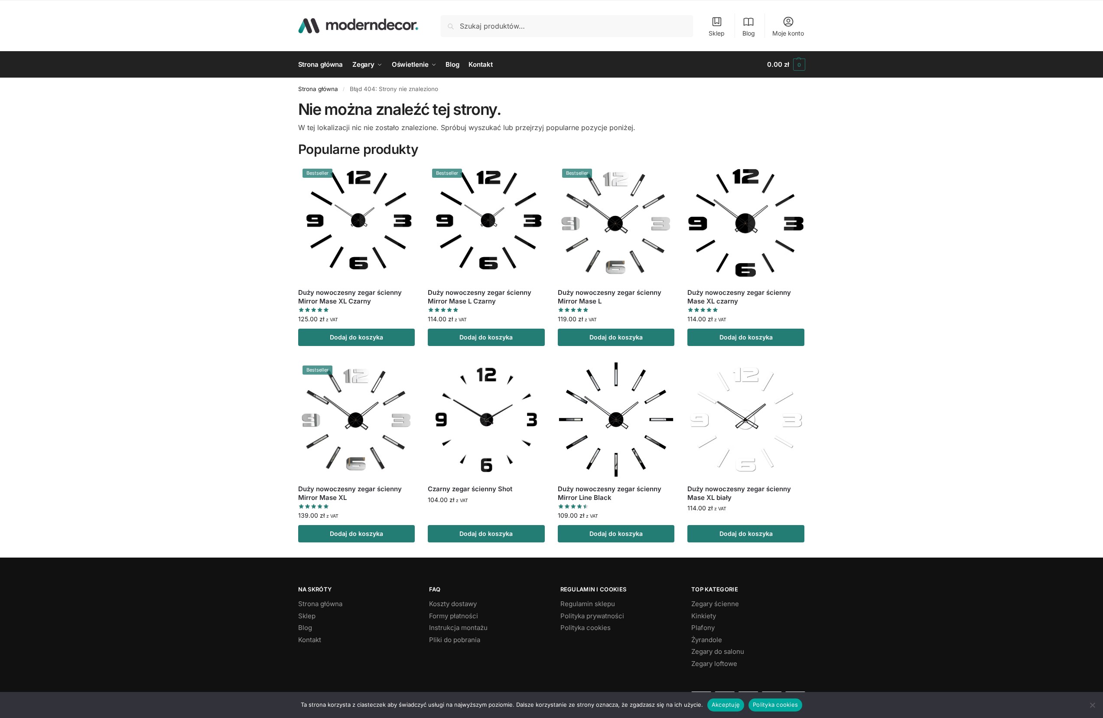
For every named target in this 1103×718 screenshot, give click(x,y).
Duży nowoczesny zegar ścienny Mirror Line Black (609, 493)
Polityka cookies (585, 627)
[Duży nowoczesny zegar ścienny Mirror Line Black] (616, 419)
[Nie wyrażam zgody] (1092, 705)
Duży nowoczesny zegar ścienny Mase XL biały (739, 493)
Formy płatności (453, 616)
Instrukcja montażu (458, 627)
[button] (786, 65)
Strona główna (318, 88)
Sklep (717, 33)
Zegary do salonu (717, 651)
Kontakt (309, 640)
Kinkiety (703, 616)
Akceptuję (726, 704)
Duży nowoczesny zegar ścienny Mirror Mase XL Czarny (350, 296)
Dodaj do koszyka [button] (356, 337)
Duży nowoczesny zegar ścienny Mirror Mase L (609, 296)
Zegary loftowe (714, 663)
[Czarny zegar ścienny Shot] (486, 419)
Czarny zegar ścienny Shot (470, 489)
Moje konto (788, 33)
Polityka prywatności (592, 616)
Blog (748, 33)
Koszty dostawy (453, 604)
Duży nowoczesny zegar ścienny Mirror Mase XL (350, 493)
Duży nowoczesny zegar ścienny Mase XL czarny (739, 296)
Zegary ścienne (715, 604)
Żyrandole (706, 640)
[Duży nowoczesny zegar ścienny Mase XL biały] (745, 419)
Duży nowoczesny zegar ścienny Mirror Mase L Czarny (479, 296)
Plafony (703, 627)
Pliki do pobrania (454, 640)
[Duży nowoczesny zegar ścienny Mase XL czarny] (745, 222)
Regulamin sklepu (587, 604)
